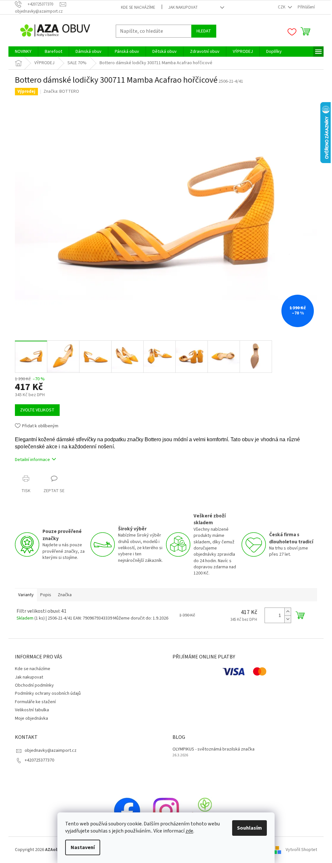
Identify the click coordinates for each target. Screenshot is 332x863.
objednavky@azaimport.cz (51, 750)
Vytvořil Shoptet (301, 849)
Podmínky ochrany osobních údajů (48, 693)
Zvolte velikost (37, 410)
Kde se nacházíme (138, 7)
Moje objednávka (31, 718)
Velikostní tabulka (32, 710)
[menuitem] (23, 51)
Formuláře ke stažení (35, 702)
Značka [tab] (65, 595)
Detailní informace (32, 459)
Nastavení (83, 847)
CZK (282, 7)
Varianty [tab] (26, 595)
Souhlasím (249, 828)
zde (189, 830)
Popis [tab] (45, 595)
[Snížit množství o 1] (287, 619)
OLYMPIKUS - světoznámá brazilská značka (213, 749)
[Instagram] (166, 811)
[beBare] (205, 811)
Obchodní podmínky (34, 685)
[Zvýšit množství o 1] (287, 611)
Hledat (203, 31)
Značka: (61, 91)
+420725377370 (39, 760)
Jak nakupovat (183, 7)
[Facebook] (127, 811)
